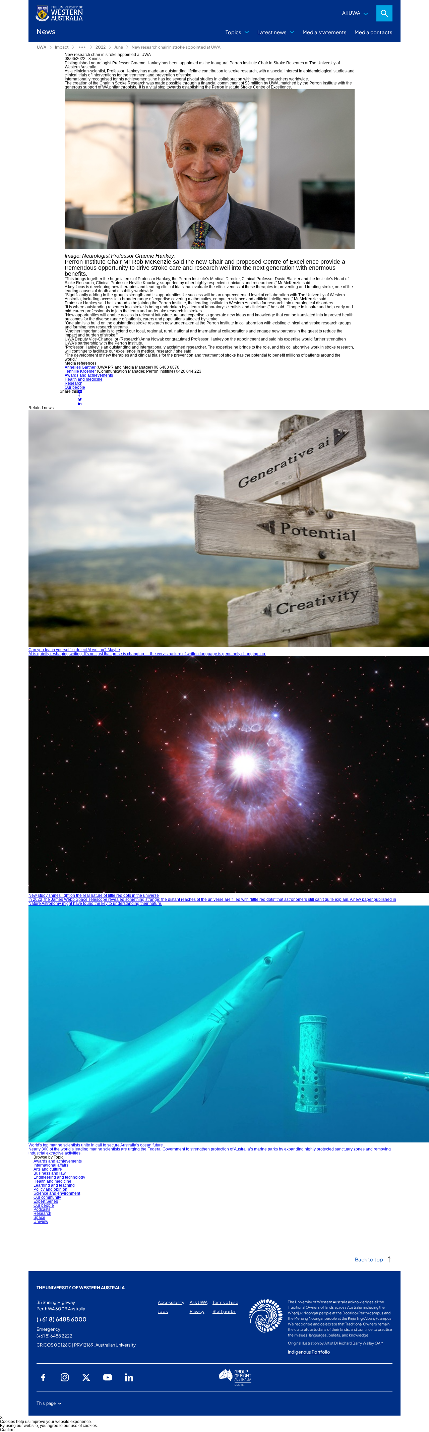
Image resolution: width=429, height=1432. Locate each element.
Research (73, 383)
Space (39, 1217)
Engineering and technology (59, 1177)
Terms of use (225, 1302)
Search (384, 13)
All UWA (351, 12)
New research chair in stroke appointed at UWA (176, 47)
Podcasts (42, 1209)
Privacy (197, 1311)
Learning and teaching (54, 1185)
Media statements (325, 32)
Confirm (7, 1429)
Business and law (50, 1173)
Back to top (369, 1259)
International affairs (51, 1165)
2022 (101, 47)
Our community (47, 1197)
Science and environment (57, 1193)
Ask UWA (198, 1302)
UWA (41, 47)
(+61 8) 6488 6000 (61, 1319)
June (118, 47)
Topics (233, 32)
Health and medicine (84, 379)
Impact (62, 47)
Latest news (272, 32)
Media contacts (373, 32)
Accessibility (171, 1302)
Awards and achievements (89, 375)
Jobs (163, 1311)
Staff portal (224, 1311)
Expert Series (46, 1201)
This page (46, 1403)
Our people (75, 387)
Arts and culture (48, 1169)
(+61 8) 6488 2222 (54, 1335)
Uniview (41, 1221)
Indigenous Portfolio (309, 1352)
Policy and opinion (50, 1189)
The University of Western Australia (81, 1287)
